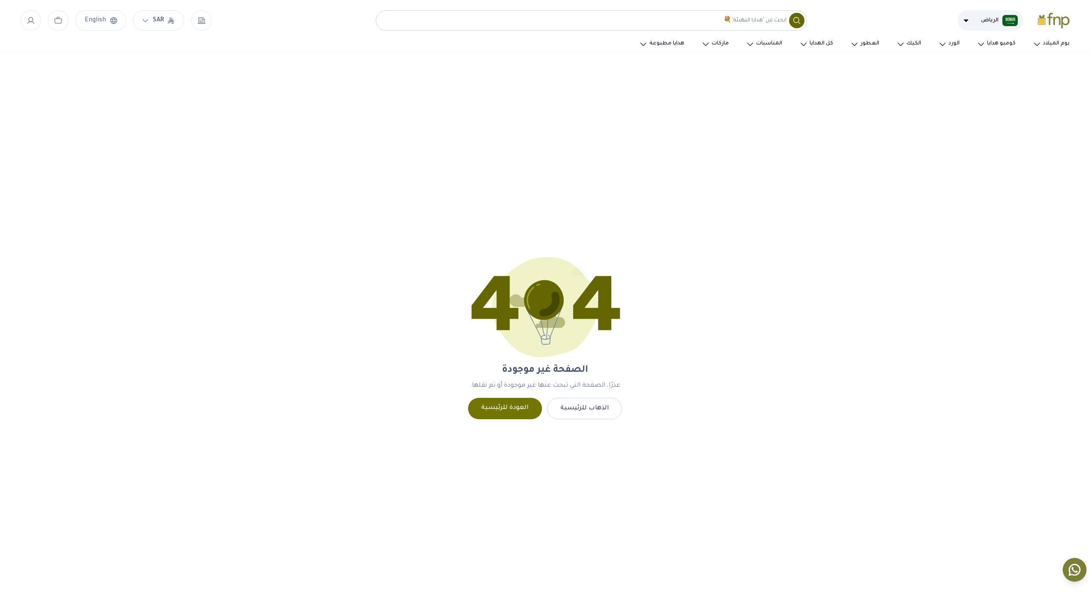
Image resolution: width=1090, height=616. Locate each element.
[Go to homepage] (1053, 20)
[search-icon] (796, 20)
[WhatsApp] (1075, 570)
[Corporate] (201, 20)
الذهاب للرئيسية (584, 408)
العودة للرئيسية (505, 408)
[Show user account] (31, 20)
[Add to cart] (58, 20)
